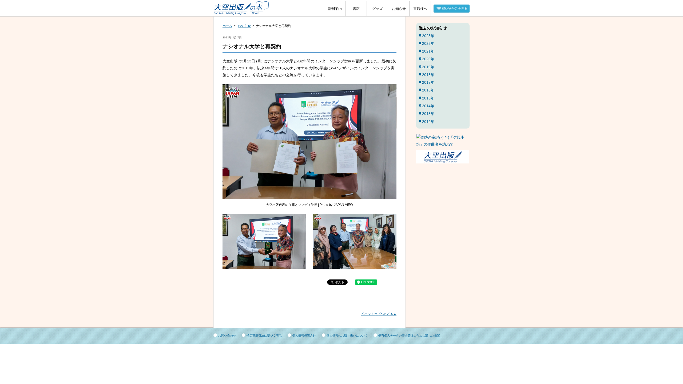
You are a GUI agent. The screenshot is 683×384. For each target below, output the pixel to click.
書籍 (356, 9)
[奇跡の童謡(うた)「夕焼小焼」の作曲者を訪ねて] (443, 144)
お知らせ (399, 9)
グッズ (377, 9)
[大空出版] (442, 162)
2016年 (428, 90)
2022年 (428, 43)
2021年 (428, 51)
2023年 (428, 36)
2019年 (428, 67)
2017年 (428, 82)
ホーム (227, 26)
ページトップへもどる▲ (378, 314)
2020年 (428, 59)
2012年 (428, 121)
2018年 (428, 75)
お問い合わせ (227, 335)
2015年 (428, 98)
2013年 (428, 113)
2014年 (428, 106)
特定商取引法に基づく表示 (264, 335)
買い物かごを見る (454, 8)
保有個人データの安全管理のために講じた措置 (409, 335)
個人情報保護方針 (304, 335)
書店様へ (420, 9)
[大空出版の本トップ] (242, 12)
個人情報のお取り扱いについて (347, 335)
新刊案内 (335, 9)
